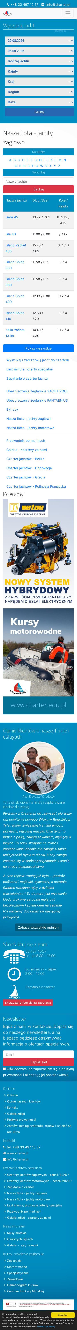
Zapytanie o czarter (20, 1187)
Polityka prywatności (21, 1119)
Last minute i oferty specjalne (29, 369)
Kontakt (12, 1107)
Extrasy (12, 409)
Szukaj (38, 189)
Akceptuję (63, 1314)
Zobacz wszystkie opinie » (38, 927)
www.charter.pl (17, 1153)
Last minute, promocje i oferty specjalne (34, 1205)
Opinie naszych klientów (24, 1101)
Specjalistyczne (18, 1273)
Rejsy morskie (16, 1233)
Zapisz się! (38, 1062)
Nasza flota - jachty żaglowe (28, 419)
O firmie (12, 1095)
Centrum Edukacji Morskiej (25, 1291)
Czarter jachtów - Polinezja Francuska (36, 486)
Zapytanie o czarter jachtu (27, 378)
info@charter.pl (58, 4)
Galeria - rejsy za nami (22, 1245)
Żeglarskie (14, 1260)
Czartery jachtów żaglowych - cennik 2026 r (38, 1174)
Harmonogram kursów (22, 1285)
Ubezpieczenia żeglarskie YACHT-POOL (37, 391)
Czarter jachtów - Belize (25, 459)
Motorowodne (17, 1267)
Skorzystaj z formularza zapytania (28, 1002)
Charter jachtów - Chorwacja (29, 468)
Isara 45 (12, 217)
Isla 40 (11, 234)
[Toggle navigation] (68, 13)
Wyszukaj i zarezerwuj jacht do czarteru (37, 360)
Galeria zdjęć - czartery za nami (29, 1217)
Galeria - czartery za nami (26, 450)
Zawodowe (15, 1279)
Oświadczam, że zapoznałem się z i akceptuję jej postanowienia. (38, 1072)
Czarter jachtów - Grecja (25, 477)
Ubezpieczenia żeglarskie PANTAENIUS (37, 400)
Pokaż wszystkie (38, 348)
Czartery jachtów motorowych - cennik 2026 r (39, 1181)
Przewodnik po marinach (25, 440)
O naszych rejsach (20, 1239)
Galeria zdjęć (16, 1113)
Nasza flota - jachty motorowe (30, 428)
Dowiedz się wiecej (46, 1326)
